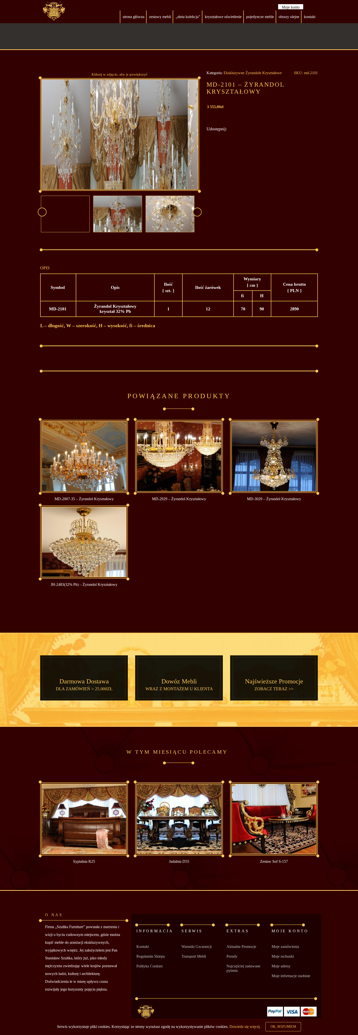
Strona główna (133, 17)
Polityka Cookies (149, 966)
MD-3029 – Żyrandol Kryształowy (274, 499)
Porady (231, 956)
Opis (45, 267)
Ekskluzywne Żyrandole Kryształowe (253, 73)
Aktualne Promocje (241, 946)
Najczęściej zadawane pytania (243, 968)
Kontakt (142, 946)
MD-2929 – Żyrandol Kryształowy (179, 499)
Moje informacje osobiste (291, 976)
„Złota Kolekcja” (188, 17)
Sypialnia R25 (84, 861)
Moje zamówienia (285, 946)
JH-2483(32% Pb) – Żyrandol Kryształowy (84, 584)
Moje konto (291, 7)
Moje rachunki (283, 956)
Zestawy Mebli (160, 17)
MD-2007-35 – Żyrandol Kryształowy (84, 499)
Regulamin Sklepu (150, 956)
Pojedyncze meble (260, 17)
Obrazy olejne (289, 17)
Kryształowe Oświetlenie (223, 17)
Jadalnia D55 (179, 861)
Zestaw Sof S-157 (274, 861)
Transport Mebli (193, 956)
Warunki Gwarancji (196, 946)
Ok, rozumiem (283, 1026)
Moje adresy (281, 966)
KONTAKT (309, 17)
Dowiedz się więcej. (245, 1027)
